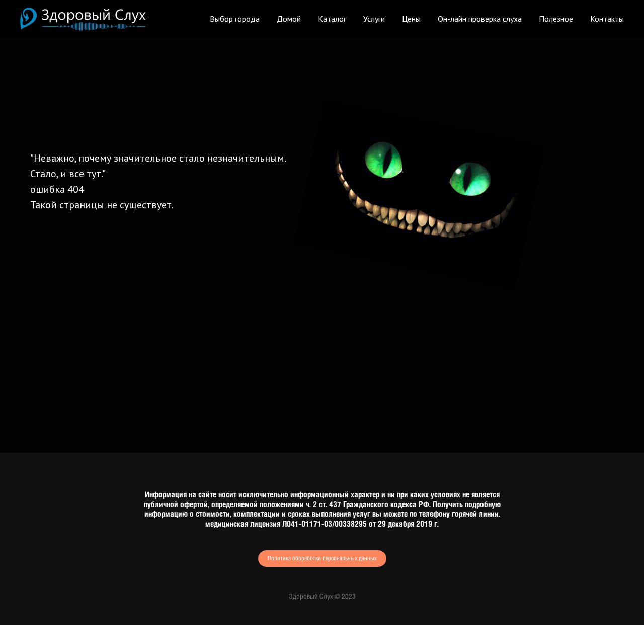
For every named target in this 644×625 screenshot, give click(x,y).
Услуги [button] (374, 19)
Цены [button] (411, 19)
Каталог (332, 19)
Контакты (607, 19)
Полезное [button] (556, 19)
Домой (289, 19)
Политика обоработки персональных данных (322, 558)
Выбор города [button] (235, 19)
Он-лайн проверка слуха (480, 19)
